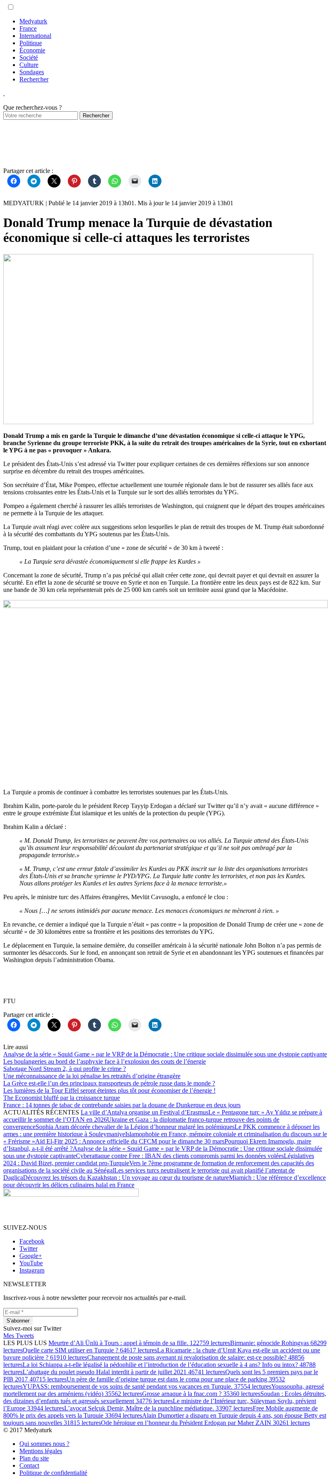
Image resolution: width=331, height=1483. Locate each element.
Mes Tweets (18, 1335)
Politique (30, 43)
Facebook (31, 1241)
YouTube (31, 1263)
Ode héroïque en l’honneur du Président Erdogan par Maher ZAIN (205, 1422)
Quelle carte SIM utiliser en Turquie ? (90, 1350)
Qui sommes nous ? (44, 1443)
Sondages (31, 72)
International (35, 35)
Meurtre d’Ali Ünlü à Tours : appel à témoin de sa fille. (139, 1342)
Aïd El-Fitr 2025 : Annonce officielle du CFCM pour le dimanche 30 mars (129, 1141)
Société (28, 57)
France (28, 28)
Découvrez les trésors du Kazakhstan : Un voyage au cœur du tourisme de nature (126, 1177)
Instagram (31, 1270)
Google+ (30, 1255)
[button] (10, 7)
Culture (28, 64)
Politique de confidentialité (53, 1472)
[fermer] (4, 93)
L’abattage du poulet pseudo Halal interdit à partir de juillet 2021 (124, 1371)
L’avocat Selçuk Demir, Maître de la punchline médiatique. (158, 1408)
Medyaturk (33, 21)
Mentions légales (40, 1451)
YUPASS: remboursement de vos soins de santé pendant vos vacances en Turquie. (147, 1386)
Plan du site (34, 1458)
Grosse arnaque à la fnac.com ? (201, 1393)
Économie (32, 50)
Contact (29, 1465)
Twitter (28, 1248)
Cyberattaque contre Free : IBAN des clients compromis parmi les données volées (180, 1155)
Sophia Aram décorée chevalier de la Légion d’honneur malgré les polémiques (135, 1126)
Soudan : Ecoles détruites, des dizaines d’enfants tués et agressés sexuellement (164, 1397)
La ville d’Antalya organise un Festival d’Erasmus (144, 1112)
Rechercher (33, 79)
